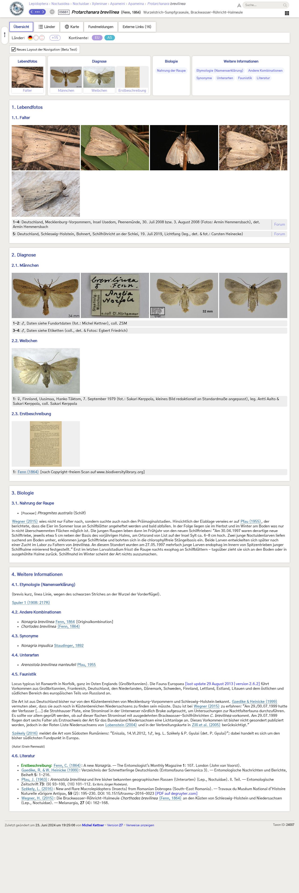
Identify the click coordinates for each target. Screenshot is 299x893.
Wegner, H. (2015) (37, 798)
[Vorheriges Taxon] (32, 12)
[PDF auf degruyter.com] (176, 793)
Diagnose (99, 61)
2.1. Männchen (25, 265)
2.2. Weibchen (24, 341)
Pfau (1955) (251, 521)
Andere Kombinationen (265, 70)
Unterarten (225, 78)
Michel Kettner (93, 825)
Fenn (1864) (28, 472)
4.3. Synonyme (25, 636)
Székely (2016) (25, 733)
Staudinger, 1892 (69, 646)
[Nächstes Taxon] (43, 12)
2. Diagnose (24, 255)
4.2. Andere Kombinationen (36, 612)
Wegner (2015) (25, 521)
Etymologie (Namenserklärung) (219, 70)
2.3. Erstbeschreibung (31, 414)
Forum (279, 224)
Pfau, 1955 (86, 665)
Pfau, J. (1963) (34, 779)
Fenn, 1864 (65, 622)
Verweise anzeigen (140, 825)
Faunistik (245, 78)
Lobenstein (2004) (121, 725)
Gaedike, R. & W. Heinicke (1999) (50, 770)
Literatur (263, 78)
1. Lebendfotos (27, 107)
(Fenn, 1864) (68, 626)
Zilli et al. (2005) (206, 725)
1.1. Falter (21, 118)
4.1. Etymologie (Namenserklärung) (44, 585)
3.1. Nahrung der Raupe (33, 503)
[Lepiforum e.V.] (16, 9)
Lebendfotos (27, 61)
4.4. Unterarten (25, 655)
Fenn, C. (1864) (67, 765)
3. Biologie (23, 493)
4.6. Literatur (23, 756)
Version (115, 825)
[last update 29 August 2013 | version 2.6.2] (222, 684)
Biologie (171, 61)
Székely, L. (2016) (37, 789)
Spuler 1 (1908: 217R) (31, 603)
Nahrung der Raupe (171, 70)
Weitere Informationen (241, 61)
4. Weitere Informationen (37, 574)
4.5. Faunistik (24, 674)
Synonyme (204, 78)
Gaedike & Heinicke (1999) (254, 702)
